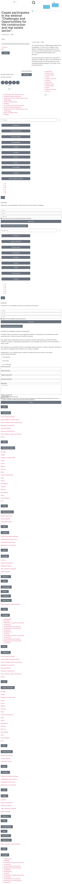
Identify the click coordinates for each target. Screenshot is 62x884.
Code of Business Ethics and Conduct (11, 422)
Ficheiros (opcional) (6, 395)
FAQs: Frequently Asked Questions (10, 604)
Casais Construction (6, 516)
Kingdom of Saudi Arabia (8, 457)
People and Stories (6, 566)
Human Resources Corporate (12, 626)
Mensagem (4, 383)
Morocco (3, 489)
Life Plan (3, 560)
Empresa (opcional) (6, 379)
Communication (49, 75)
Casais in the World (50, 78)
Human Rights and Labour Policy (10, 419)
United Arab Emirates (7, 475)
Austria (3, 460)
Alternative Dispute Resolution (12, 96)
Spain (2, 478)
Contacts (47, 80)
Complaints (7, 630)
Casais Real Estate (6, 521)
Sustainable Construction (8, 542)
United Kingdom (5, 498)
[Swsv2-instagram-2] (10, 82)
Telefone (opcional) (6, 375)
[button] (3, 41)
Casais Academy (5, 571)
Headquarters (8, 619)
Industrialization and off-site (9, 539)
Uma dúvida (5, 360)
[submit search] (59, 120)
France (3, 463)
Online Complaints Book (11, 102)
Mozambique (4, 492)
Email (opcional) (5, 370)
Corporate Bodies (6, 428)
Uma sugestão (6, 357)
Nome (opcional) (5, 366)
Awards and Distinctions (8, 431)
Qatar (2, 495)
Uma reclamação (6, 364)
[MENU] (46, 7)
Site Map (6, 103)
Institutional (48, 71)
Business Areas (49, 73)
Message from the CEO (7, 425)
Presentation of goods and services (14, 623)
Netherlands (4, 483)
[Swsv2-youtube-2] (14, 82)
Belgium (3, 466)
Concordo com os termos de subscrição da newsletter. (16, 218)
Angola (3, 455)
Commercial (7, 624)
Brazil (2, 472)
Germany (3, 469)
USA (2, 501)
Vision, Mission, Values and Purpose (11, 434)
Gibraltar (3, 486)
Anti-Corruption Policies (8, 416)
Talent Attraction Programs (8, 568)
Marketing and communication (12, 628)
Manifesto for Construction (8, 545)
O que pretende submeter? (8, 354)
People (47, 77)
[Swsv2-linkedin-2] (3, 82)
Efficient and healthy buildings (9, 536)
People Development (7, 563)
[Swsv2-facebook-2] (6, 82)
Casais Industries (5, 519)
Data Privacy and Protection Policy (14, 94)
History (3, 437)
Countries (6, 621)
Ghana (2, 481)
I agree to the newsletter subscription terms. (14, 318)
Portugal (3, 452)
